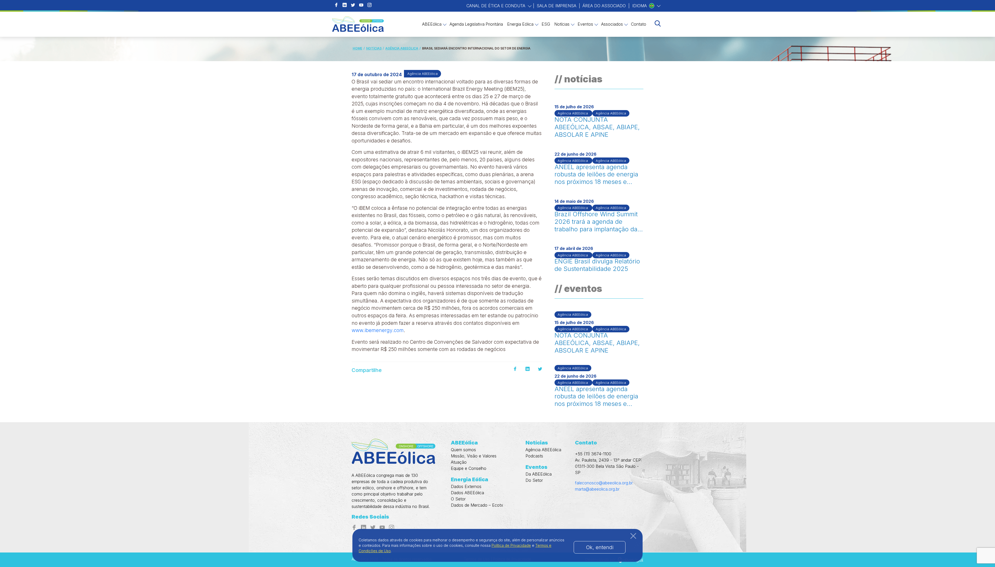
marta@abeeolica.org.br (597, 489)
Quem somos (463, 449)
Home (357, 48)
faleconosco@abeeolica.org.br (604, 482)
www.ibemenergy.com (378, 330)
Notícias (562, 24)
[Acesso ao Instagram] (369, 5)
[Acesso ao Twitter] (353, 5)
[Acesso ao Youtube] (361, 5)
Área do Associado (604, 5)
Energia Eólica (520, 24)
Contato (638, 24)
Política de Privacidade (511, 545)
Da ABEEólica (538, 474)
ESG (546, 24)
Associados (612, 24)
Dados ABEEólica (467, 492)
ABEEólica (432, 24)
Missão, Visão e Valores (473, 455)
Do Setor (534, 480)
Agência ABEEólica (401, 48)
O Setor (458, 498)
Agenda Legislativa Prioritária (476, 24)
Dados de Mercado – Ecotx (477, 505)
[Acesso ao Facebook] (336, 5)
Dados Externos (466, 486)
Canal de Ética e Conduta (496, 5)
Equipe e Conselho (468, 468)
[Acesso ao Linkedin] (345, 5)
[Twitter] (540, 369)
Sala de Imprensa (556, 5)
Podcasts (534, 455)
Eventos (585, 24)
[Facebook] (515, 369)
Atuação (459, 462)
